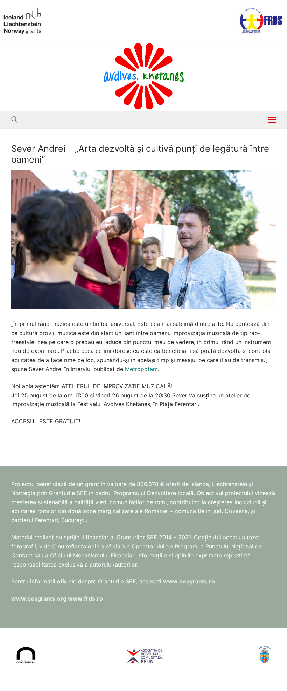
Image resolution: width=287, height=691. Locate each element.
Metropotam (141, 368)
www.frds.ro (85, 598)
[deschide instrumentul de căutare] (14, 119)
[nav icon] (272, 119)
